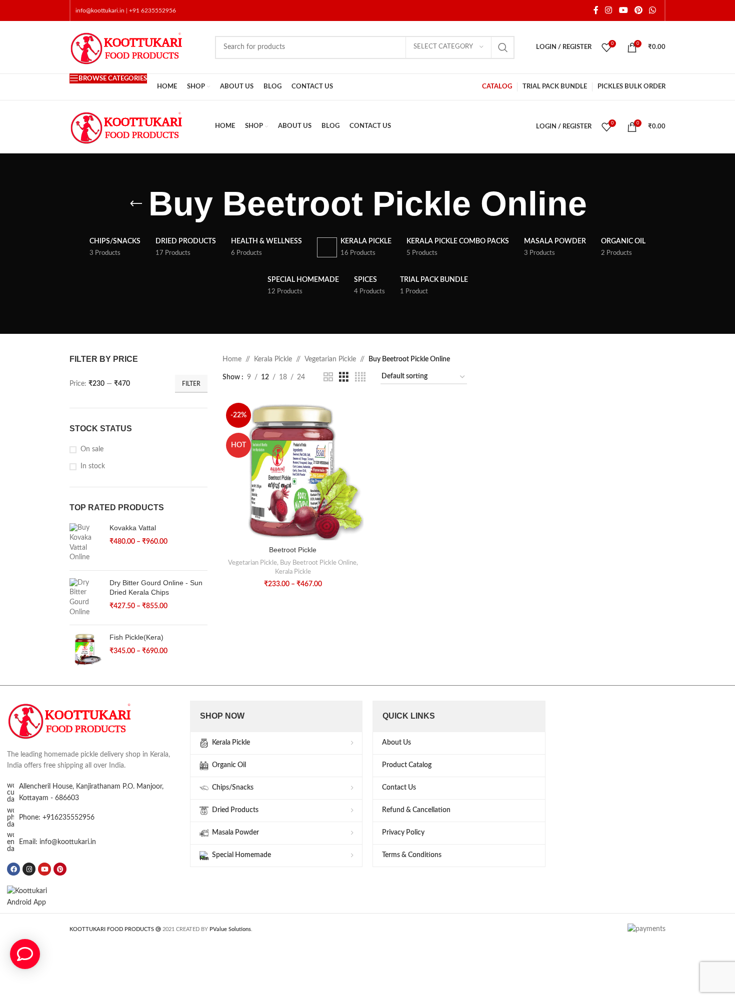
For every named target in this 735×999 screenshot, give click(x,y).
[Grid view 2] (328, 377)
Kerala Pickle (273, 359)
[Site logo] (137, 46)
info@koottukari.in (100, 10)
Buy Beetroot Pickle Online (318, 562)
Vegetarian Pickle (330, 359)
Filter (191, 384)
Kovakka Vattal (133, 528)
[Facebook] (13, 869)
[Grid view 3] (343, 377)
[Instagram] (29, 869)
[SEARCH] (503, 47)
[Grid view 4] (360, 377)
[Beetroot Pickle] (293, 469)
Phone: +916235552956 (56, 817)
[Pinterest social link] (638, 10)
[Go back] (136, 204)
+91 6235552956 (152, 10)
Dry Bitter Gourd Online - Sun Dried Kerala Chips (156, 588)
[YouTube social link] (623, 10)
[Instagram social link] (609, 10)
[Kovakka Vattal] (86, 542)
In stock (92, 466)
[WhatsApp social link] (653, 10)
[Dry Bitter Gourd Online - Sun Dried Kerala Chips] (86, 597)
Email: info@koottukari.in (57, 842)
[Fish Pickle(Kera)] (86, 649)
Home (232, 359)
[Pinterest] (60, 869)
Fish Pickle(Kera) (137, 637)
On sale (92, 449)
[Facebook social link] (596, 10)
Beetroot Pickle (292, 550)
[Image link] (82, 719)
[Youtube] (44, 869)
